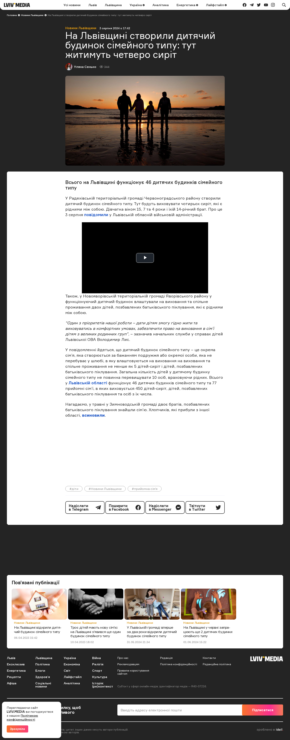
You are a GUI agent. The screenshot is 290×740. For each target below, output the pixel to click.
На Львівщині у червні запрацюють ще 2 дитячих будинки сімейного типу (207, 631)
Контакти (209, 657)
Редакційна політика (217, 664)
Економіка (72, 664)
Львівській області (88, 382)
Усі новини (72, 5)
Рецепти (14, 677)
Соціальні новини (43, 684)
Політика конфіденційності (178, 664)
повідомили (96, 214)
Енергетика (186, 5)
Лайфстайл (215, 5)
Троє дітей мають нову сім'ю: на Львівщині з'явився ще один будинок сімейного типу (95, 631)
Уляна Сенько (85, 67)
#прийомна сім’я (144, 489)
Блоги (40, 670)
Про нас (122, 657)
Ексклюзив (16, 664)
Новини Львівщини (32, 15)
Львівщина (113, 5)
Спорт (97, 670)
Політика (42, 664)
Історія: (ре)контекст (102, 684)
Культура (99, 677)
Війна (96, 658)
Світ (67, 670)
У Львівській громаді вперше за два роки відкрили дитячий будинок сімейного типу (152, 631)
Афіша (11, 683)
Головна (12, 15)
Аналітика (160, 5)
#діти (73, 489)
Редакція (166, 657)
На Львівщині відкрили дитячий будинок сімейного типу (37, 629)
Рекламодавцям (128, 664)
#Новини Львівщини (105, 489)
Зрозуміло (17, 729)
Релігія (97, 664)
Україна (136, 5)
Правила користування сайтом (133, 672)
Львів (92, 5)
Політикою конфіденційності (22, 717)
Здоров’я (42, 677)
